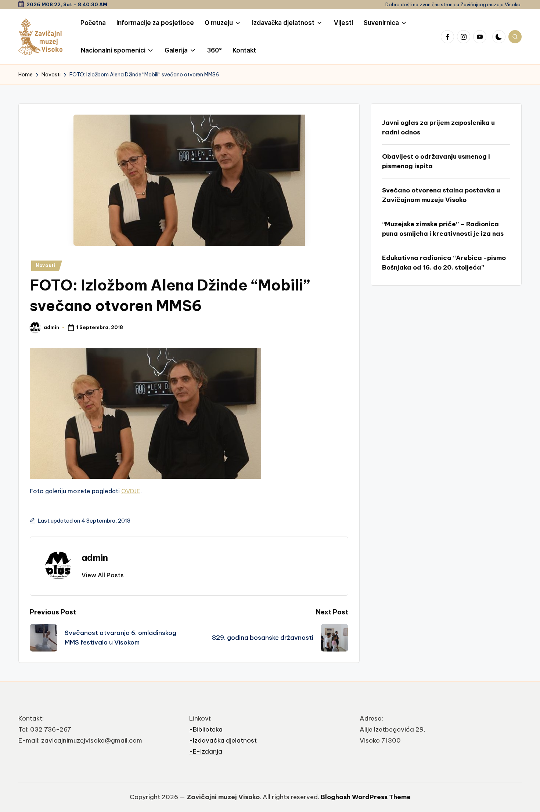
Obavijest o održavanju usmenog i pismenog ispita (436, 161)
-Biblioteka (206, 729)
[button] (103, 575)
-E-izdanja (205, 751)
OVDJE (130, 491)
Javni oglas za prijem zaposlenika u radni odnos (438, 127)
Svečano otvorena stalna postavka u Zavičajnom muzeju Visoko (441, 195)
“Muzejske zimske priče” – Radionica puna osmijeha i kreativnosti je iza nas (443, 229)
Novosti (45, 265)
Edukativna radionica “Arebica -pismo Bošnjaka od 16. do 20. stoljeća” (444, 262)
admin (95, 557)
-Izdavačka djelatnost (223, 740)
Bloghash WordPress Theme (366, 797)
